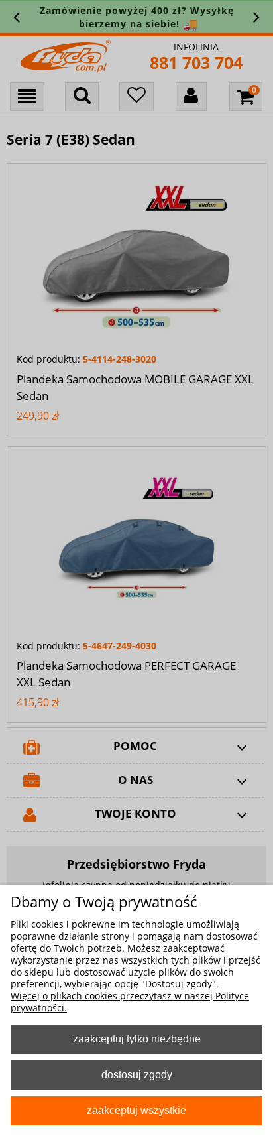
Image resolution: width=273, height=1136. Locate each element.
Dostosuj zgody (136, 1074)
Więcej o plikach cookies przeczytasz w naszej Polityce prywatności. (130, 1001)
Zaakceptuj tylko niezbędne (137, 1038)
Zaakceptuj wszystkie (136, 1110)
